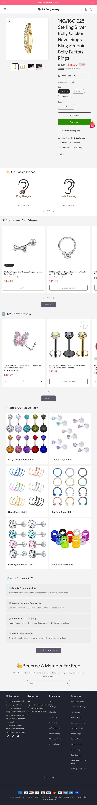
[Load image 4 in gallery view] (39, 67)
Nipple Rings (76, 733)
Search (52, 701)
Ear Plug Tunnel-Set (62, 564)
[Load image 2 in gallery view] (23, 67)
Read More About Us (48, 650)
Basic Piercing (76, 744)
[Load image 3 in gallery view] (31, 67)
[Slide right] (45, 66)
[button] (5, 9)
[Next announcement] (92, 2)
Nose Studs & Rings (78, 707)
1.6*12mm (64, 97)
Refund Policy (54, 728)
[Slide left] (8, 66)
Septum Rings (76, 717)
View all (48, 304)
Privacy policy (57, 797)
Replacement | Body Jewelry (78, 761)
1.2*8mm (64, 91)
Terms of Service (55, 744)
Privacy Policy (54, 733)
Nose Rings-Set (16, 512)
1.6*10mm (78, 91)
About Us (52, 712)
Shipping (61, 69)
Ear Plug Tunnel (77, 728)
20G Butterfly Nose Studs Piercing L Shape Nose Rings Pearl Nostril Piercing (23, 367)
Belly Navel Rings (77, 701)
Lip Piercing (75, 712)
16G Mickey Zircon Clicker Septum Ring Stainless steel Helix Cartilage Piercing (68, 273)
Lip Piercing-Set (60, 459)
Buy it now (74, 122)
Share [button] (62, 154)
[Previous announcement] (4, 2)
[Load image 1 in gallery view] (15, 67)
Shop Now (22, 205)
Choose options (68, 288)
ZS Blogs (52, 707)
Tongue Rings (76, 749)
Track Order (53, 723)
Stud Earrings (76, 755)
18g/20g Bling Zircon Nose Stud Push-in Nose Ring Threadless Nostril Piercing (67, 367)
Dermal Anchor (76, 739)
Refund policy (46, 797)
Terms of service (69, 797)
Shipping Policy (55, 739)
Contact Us (53, 717)
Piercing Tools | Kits (78, 768)
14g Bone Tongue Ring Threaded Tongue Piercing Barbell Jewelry (23, 273)
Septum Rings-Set (61, 512)
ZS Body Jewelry (21, 797)
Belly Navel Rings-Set (19, 459)
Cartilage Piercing (78, 723)
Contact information (49, 799)
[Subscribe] (67, 683)
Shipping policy (82, 797)
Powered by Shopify (33, 797)
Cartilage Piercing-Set (20, 564)
